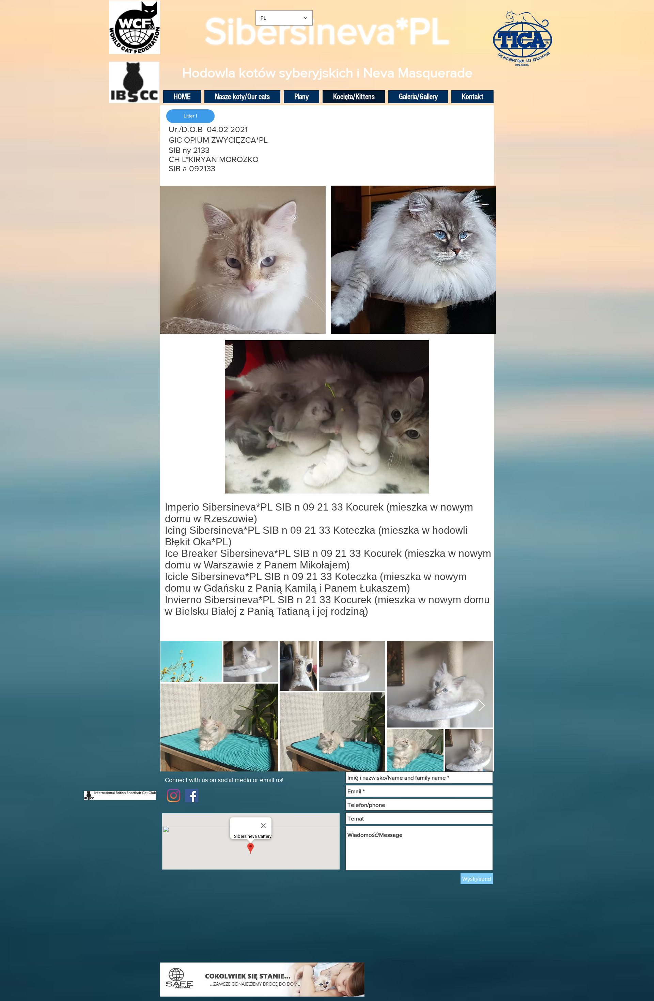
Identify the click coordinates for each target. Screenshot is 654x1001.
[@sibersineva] (173, 795)
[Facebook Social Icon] (191, 795)
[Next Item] (481, 706)
